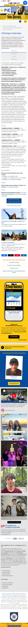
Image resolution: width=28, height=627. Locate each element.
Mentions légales (15, 593)
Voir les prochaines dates (14, 625)
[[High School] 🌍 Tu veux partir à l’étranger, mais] (14, 427)
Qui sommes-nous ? (6, 570)
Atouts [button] (14, 56)
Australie (5, 178)
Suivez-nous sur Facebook (7, 582)
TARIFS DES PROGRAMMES (7, 194)
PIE (15, 548)
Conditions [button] (14, 53)
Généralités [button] (14, 51)
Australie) (4, 195)
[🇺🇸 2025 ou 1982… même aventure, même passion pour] (14, 480)
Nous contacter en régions (7, 575)
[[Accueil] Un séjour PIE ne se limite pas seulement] (14, 507)
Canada (5, 176)
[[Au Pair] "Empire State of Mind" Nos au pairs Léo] (14, 454)
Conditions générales (6, 593)
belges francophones (9, 551)
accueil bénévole (8, 558)
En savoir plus (6, 534)
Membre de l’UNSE (6, 573)
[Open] (25, 3)
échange (3, 559)
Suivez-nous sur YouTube (7, 584)
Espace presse (5, 587)
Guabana (23, 595)
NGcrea (3, 596)
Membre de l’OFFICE (6, 572)
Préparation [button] (14, 59)
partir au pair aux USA (22, 554)
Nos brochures (5, 586)
